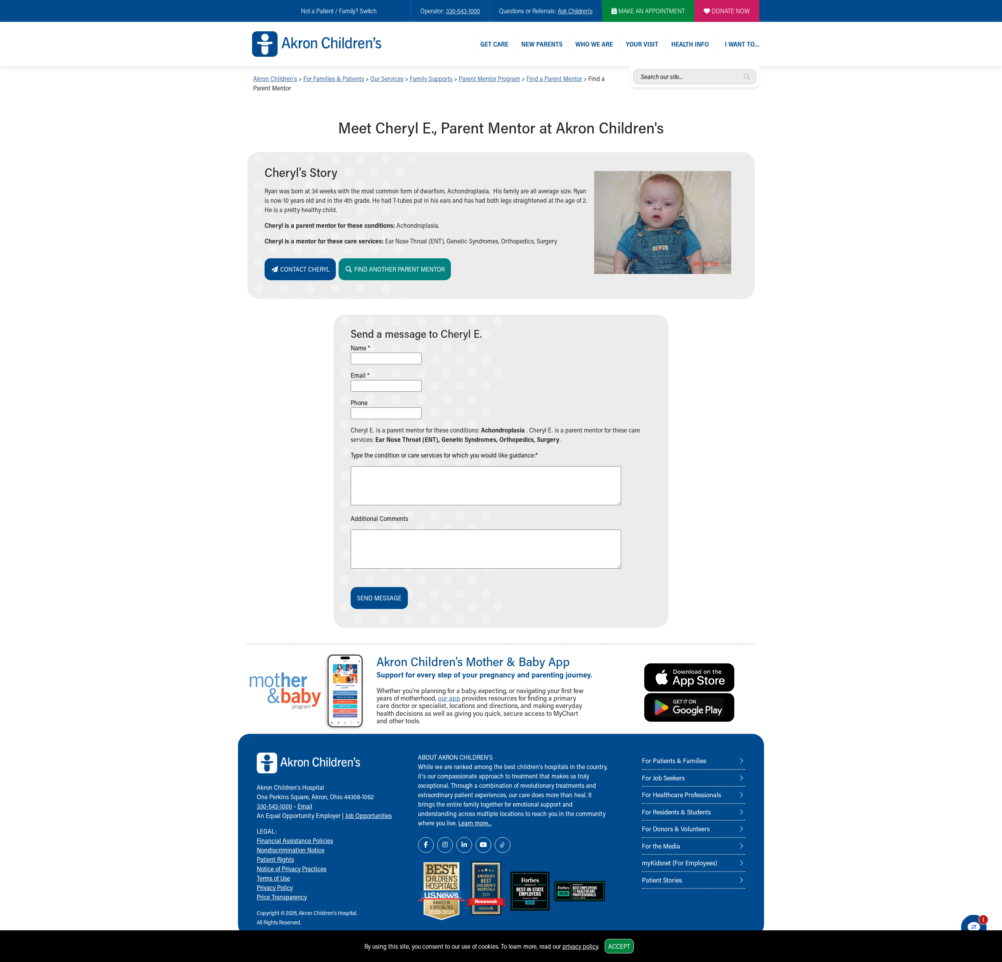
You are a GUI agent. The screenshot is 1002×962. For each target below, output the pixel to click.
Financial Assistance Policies (295, 840)
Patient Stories (662, 880)
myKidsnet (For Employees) (679, 862)
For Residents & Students (676, 811)
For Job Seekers (663, 777)
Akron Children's (275, 78)
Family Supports (431, 78)
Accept (619, 946)
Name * (360, 348)
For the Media (661, 845)
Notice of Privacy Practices (291, 869)
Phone (359, 402)
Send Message (379, 598)
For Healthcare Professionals (681, 794)
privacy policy (580, 946)
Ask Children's (575, 11)
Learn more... (475, 823)
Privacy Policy (275, 887)
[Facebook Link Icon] (426, 845)
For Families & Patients (333, 78)
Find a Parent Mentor (554, 78)
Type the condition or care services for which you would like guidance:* (444, 455)
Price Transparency (282, 897)
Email (304, 806)
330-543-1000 (463, 11)
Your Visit (642, 44)
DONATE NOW (730, 11)
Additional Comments (379, 518)
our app (449, 698)
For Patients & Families (674, 760)
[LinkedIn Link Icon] (464, 845)
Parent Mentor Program (489, 78)
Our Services (387, 78)
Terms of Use (273, 878)
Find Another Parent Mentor (399, 269)
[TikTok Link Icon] (502, 845)
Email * (360, 375)
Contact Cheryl (304, 269)
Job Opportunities (368, 815)
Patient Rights (275, 859)
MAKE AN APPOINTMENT (651, 11)
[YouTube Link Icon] (483, 845)
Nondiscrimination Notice (290, 850)
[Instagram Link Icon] (445, 845)
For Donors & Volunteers (676, 828)
